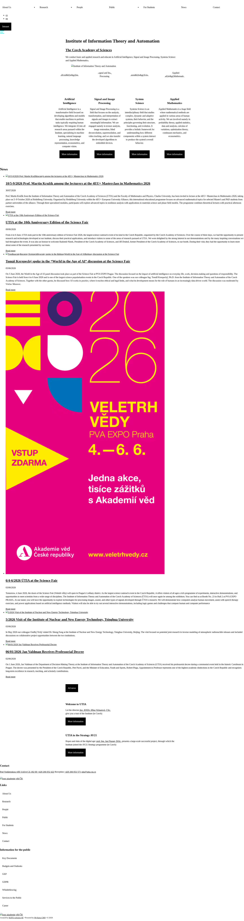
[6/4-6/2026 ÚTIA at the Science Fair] (85, 573)
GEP (4, 874)
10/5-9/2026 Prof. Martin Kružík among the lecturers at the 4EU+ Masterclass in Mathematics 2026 (78, 183)
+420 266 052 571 (72, 772)
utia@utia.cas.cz (88, 772)
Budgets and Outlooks (12, 866)
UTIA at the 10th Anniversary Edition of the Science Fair (47, 222)
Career (5, 905)
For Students (149, 7)
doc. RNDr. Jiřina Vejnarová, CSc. (95, 710)
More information (69, 154)
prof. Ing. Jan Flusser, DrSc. (108, 741)
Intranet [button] (5, 26)
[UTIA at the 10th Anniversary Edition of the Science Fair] (32, 215)
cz (7, 15)
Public (112, 7)
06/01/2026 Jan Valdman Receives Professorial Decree (45, 652)
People (80, 7)
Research (44, 7)
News (183, 7)
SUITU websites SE (16, 918)
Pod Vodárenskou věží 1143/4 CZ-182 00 (19, 772)
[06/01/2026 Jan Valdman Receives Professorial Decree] (31, 644)
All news (72, 688)
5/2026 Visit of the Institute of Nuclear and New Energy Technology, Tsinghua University (70, 619)
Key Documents (9, 858)
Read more (10, 212)
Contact (216, 7)
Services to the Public (11, 898)
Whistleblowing (9, 890)
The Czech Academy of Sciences (89, 50)
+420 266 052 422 (46, 772)
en (7, 18)
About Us (6, 7)
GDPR (5, 882)
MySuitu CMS (39, 918)
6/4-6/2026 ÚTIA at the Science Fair (32, 580)
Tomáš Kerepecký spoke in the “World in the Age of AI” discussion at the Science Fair (68, 261)
